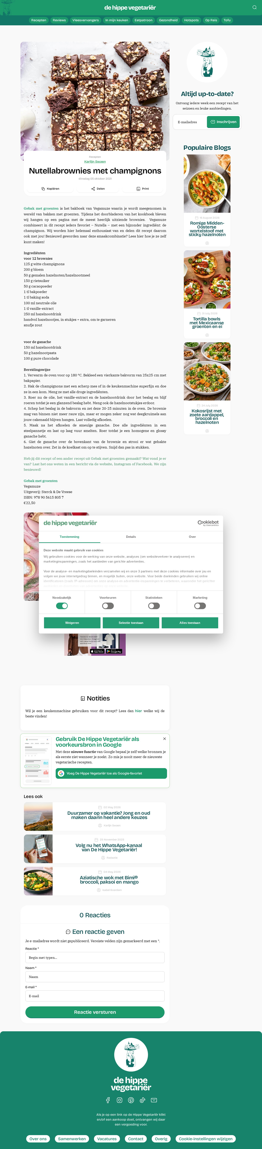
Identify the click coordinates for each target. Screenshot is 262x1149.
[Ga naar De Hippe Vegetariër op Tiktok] (142, 1100)
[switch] (108, 606)
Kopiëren (53, 188)
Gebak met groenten (41, 208)
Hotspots (191, 20)
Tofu (227, 20)
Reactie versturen (95, 1012)
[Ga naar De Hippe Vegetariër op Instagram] (119, 1100)
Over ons (38, 1138)
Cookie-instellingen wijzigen (206, 1138)
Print (145, 188)
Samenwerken (72, 1138)
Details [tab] (131, 536)
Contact (135, 1138)
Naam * (30, 968)
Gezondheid (168, 20)
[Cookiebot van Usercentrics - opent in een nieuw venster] (201, 523)
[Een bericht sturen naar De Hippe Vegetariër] (154, 1100)
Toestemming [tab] (69, 536)
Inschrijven (226, 122)
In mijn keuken (116, 20)
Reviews (59, 20)
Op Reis (211, 20)
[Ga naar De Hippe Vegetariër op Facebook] (108, 1100)
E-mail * (31, 987)
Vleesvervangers (85, 20)
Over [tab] (192, 536)
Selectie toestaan (131, 622)
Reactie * (32, 949)
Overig (161, 1138)
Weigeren (72, 622)
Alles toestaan (190, 622)
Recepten (38, 20)
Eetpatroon (143, 20)
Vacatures (107, 1138)
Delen (101, 188)
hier (138, 711)
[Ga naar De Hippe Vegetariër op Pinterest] (131, 1100)
